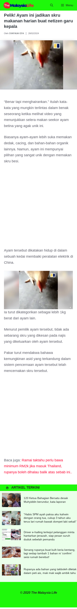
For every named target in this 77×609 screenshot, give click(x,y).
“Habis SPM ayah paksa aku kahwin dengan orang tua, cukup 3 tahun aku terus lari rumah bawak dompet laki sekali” (50, 518)
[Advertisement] (38, 207)
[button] (51, 5)
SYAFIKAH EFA (16, 33)
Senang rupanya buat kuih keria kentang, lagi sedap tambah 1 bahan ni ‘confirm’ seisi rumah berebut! (49, 553)
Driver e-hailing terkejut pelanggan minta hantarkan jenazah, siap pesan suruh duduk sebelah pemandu (49, 536)
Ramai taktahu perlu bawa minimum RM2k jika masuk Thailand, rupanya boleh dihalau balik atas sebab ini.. (38, 466)
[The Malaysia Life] (19, 5)
